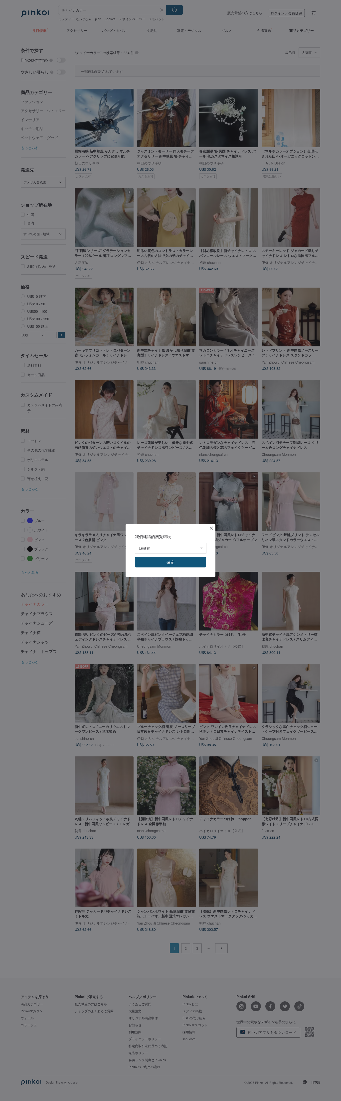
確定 (170, 562)
